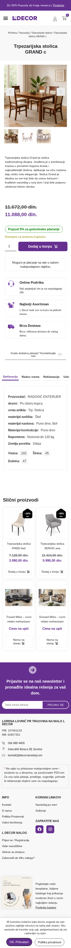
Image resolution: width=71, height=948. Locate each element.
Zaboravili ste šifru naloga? (18, 857)
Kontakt (6, 804)
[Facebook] (39, 829)
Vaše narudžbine (12, 846)
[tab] (10, 377)
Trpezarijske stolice (41, 32)
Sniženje (41, 810)
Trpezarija (24, 32)
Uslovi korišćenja (12, 822)
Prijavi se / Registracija (15, 840)
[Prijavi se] (55, 19)
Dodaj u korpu (40, 246)
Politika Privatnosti (13, 816)
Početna (12, 32)
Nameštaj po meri (46, 804)
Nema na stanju (18, 641)
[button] (5, 18)
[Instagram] (50, 829)
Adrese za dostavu (13, 852)
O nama (7, 810)
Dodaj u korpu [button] (17, 571)
